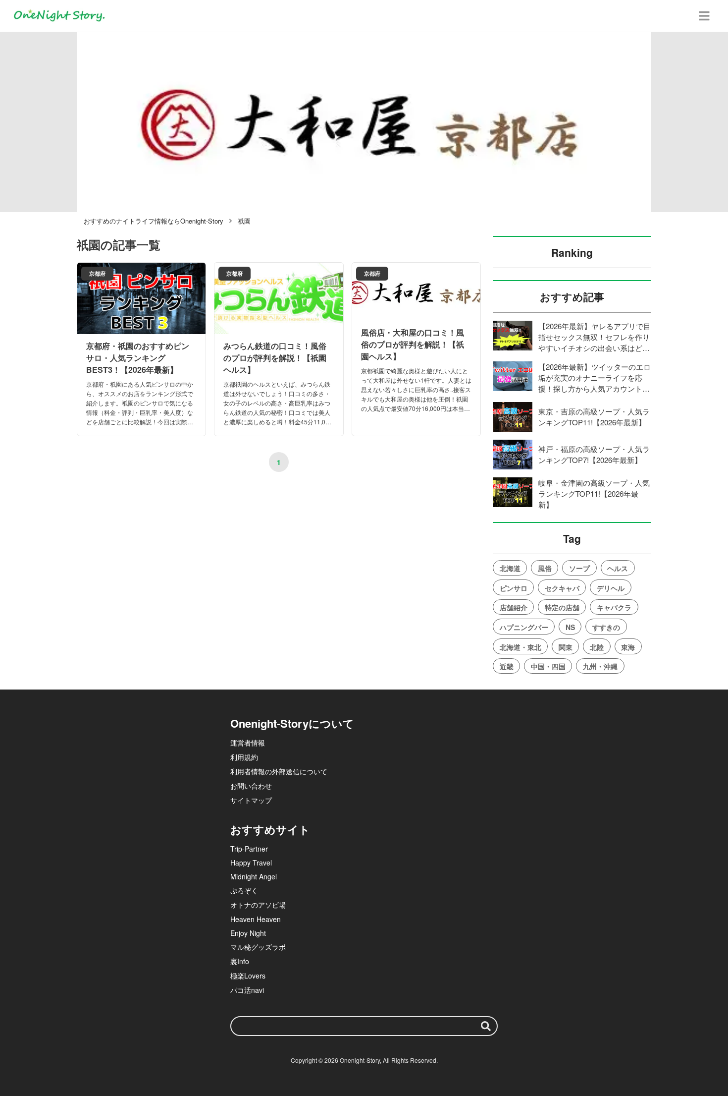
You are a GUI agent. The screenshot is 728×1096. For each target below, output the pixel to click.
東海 (628, 647)
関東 (565, 647)
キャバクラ (614, 607)
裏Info (239, 961)
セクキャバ (562, 588)
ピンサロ (513, 588)
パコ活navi (247, 990)
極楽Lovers (247, 976)
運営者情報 (247, 743)
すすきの (606, 627)
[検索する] (486, 1026)
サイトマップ (251, 800)
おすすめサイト (270, 829)
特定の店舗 (562, 607)
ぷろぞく (244, 890)
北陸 (597, 647)
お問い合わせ (251, 786)
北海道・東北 (520, 647)
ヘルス (617, 568)
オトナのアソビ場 (258, 905)
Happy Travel (251, 862)
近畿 (507, 666)
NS (570, 627)
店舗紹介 (513, 607)
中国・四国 (548, 666)
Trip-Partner (249, 849)
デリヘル (610, 588)
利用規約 (244, 757)
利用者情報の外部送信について (278, 771)
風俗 (545, 568)
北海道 (510, 568)
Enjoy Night (248, 933)
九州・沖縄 (600, 666)
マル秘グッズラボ (258, 947)
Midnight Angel (253, 876)
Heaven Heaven (255, 919)
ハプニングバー (524, 627)
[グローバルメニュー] (704, 16)
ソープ (579, 568)
